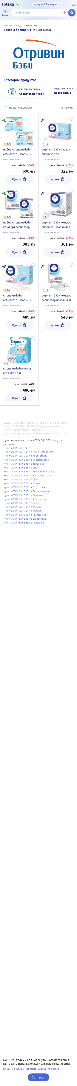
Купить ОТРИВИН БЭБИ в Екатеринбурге (27, 491)
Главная (8, 25)
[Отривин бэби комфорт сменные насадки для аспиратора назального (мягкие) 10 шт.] (58, 223)
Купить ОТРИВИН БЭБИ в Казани (22, 507)
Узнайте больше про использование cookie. (31, 1068)
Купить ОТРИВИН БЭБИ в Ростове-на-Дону (27, 475)
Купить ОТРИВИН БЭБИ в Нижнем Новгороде (29, 471)
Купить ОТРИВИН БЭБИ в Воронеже (24, 463)
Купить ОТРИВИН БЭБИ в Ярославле (24, 522)
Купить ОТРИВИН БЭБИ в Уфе (20, 479)
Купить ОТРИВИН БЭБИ (17, 448)
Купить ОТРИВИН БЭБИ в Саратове (23, 495)
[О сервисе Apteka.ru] (74, 4)
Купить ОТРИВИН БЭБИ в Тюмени (22, 483)
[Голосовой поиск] (64, 13)
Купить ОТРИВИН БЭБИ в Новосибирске (26, 459)
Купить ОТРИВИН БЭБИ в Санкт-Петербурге (28, 452)
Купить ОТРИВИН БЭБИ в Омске (22, 467)
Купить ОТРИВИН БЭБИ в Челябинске (25, 514)
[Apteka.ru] (10, 4)
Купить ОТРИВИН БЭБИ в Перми (22, 503)
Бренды (18, 25)
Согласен (38, 1077)
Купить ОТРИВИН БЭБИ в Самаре (22, 510)
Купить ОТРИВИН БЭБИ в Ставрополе (25, 518)
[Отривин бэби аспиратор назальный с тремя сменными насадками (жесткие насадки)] (19, 296)
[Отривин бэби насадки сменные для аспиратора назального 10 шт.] (58, 150)
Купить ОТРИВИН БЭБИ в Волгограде (24, 487)
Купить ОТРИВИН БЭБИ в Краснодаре (25, 455)
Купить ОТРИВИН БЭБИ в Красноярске (25, 499)
